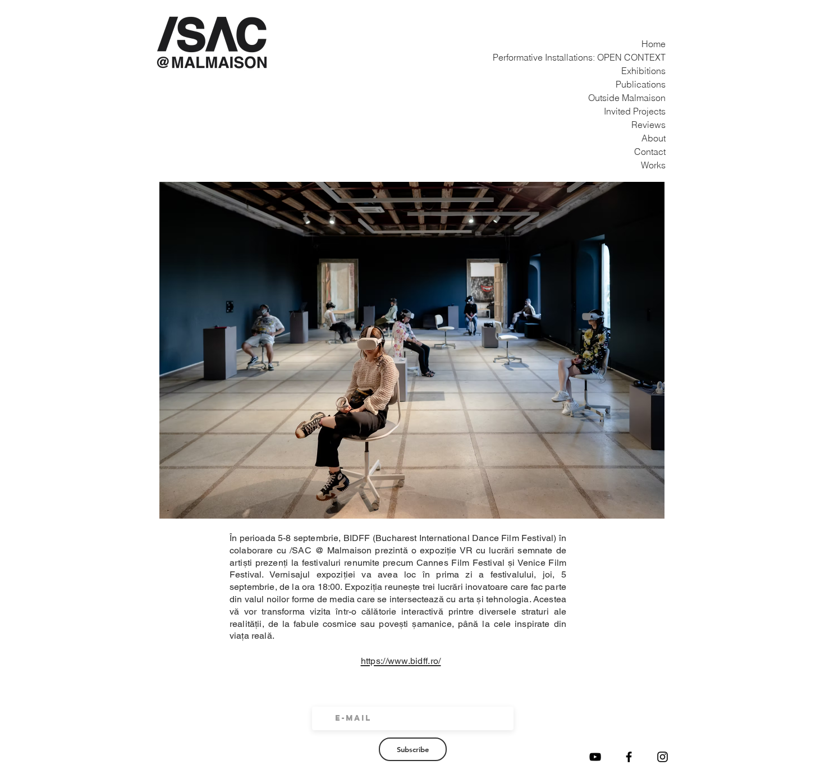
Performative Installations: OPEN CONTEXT (653, 57)
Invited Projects (653, 111)
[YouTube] (595, 757)
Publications (653, 84)
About (653, 138)
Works (653, 165)
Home (653, 43)
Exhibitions (653, 70)
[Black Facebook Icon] (629, 757)
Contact (653, 151)
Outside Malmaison (653, 97)
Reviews (653, 124)
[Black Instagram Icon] (663, 757)
